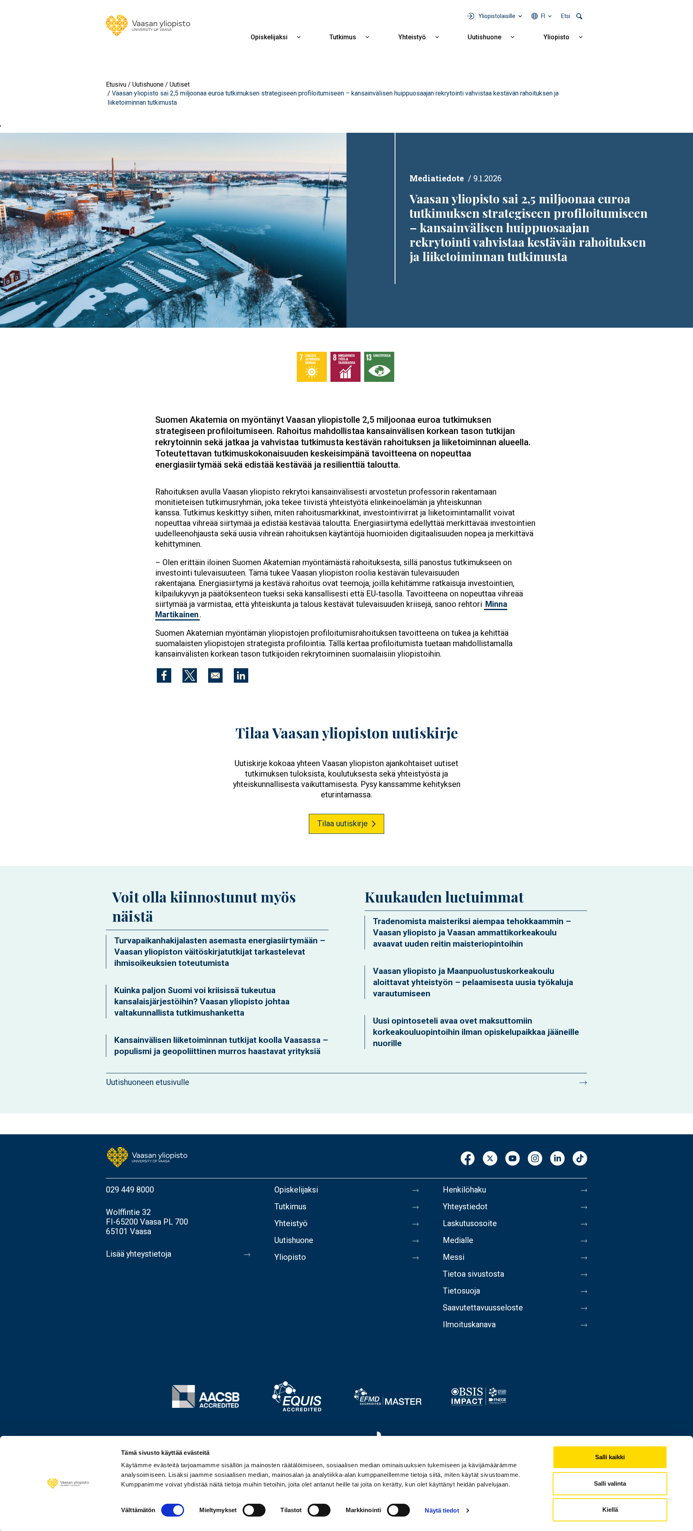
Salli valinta (610, 1483)
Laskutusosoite (470, 1223)
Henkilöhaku (464, 1189)
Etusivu (116, 84)
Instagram (535, 1159)
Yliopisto (556, 37)
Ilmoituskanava (469, 1324)
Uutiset (180, 84)
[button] (173, 229)
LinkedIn (557, 1159)
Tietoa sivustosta (473, 1274)
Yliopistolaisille (497, 16)
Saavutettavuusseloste (483, 1307)
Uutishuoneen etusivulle (147, 1082)
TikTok (580, 1159)
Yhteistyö (412, 37)
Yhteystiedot (465, 1206)
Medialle (458, 1240)
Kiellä (610, 1509)
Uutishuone (484, 37)
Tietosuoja (461, 1291)
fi (543, 16)
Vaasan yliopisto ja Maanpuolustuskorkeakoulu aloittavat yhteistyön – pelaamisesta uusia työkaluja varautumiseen (473, 982)
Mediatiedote (436, 178)
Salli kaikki (610, 1457)
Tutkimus (342, 37)
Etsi (565, 16)
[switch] (254, 1510)
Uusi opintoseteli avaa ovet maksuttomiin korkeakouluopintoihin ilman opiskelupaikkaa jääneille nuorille (476, 1032)
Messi (453, 1257)
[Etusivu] (148, 26)
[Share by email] (215, 675)
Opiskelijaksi (269, 37)
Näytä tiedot (442, 1510)
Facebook (467, 1159)
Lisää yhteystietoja (138, 1254)
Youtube (512, 1159)
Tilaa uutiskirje (342, 823)
